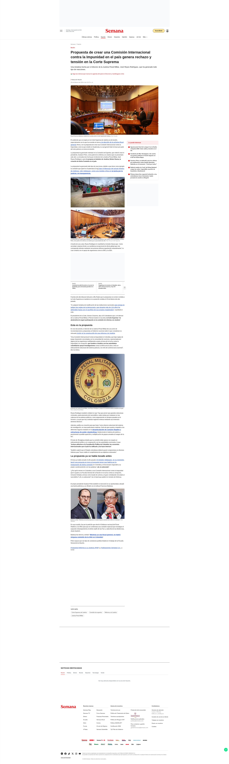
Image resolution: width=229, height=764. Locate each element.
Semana (73, 44)
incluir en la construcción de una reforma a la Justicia (96, 333)
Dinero (85, 716)
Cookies (154, 726)
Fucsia (85, 726)
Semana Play (87, 710)
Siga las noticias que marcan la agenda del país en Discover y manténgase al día (98, 74)
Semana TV (86, 713)
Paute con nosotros (157, 723)
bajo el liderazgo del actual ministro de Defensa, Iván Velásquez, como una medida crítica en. (97, 171)
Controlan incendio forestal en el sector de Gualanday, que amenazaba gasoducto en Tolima (83, 287)
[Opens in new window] (65, 754)
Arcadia (85, 719)
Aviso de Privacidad (67, 757)
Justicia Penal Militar (77, 615)
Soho (84, 723)
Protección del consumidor (138, 710)
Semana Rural (101, 719)
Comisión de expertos (96, 612)
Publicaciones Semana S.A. (111, 548)
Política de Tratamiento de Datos (120, 713)
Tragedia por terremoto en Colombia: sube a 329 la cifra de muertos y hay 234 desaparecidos (109, 287)
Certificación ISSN (116, 726)
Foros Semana (101, 713)
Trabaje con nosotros (158, 720)
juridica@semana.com (137, 720)
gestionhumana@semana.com (139, 727)
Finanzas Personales (102, 716)
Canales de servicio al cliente (160, 717)
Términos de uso (115, 710)
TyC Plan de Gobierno (117, 729)
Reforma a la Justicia (111, 612)
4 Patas (85, 729)
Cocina (98, 723)
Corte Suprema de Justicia (79, 612)
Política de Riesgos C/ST (118, 719)
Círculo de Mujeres (102, 726)
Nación (79, 44)
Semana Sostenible (102, 729)
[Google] (62, 754)
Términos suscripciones (117, 716)
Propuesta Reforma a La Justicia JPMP (85, 548)
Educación (99, 710)
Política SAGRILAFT (116, 723)
